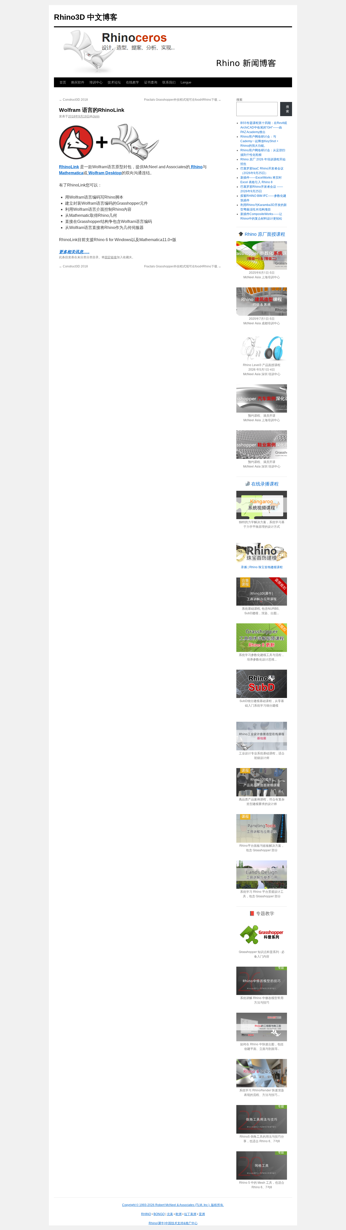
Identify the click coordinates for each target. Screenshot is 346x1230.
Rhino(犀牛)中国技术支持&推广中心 (173, 1223)
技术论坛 (114, 82)
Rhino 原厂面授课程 (264, 234)
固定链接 (111, 257)
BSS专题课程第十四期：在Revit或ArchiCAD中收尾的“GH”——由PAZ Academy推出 (263, 127)
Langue (186, 82)
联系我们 (169, 82)
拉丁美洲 (190, 1214)
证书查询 (150, 82)
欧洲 (179, 1214)
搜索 (239, 99)
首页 (63, 82)
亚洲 (202, 1214)
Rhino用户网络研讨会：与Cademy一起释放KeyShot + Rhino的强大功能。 (259, 141)
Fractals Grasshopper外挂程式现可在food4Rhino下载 (182, 99)
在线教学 (132, 82)
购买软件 (77, 82)
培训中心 (96, 82)
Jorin (96, 116)
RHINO (146, 1214)
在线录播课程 (264, 483)
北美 (170, 1214)
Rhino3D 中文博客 (86, 17)
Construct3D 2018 (73, 99)
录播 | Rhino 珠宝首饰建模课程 (262, 567)
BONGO (159, 1214)
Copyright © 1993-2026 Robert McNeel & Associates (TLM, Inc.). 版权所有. (173, 1205)
